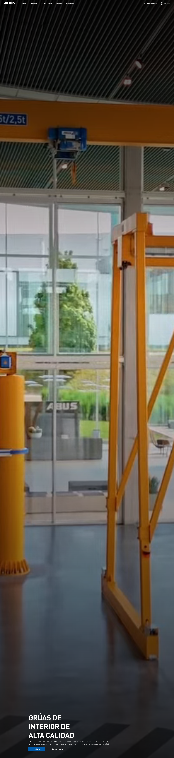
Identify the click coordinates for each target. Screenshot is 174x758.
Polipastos (33, 4)
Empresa (59, 4)
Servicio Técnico (46, 4)
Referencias (70, 4)
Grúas (24, 4)
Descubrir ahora (57, 749)
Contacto (37, 749)
